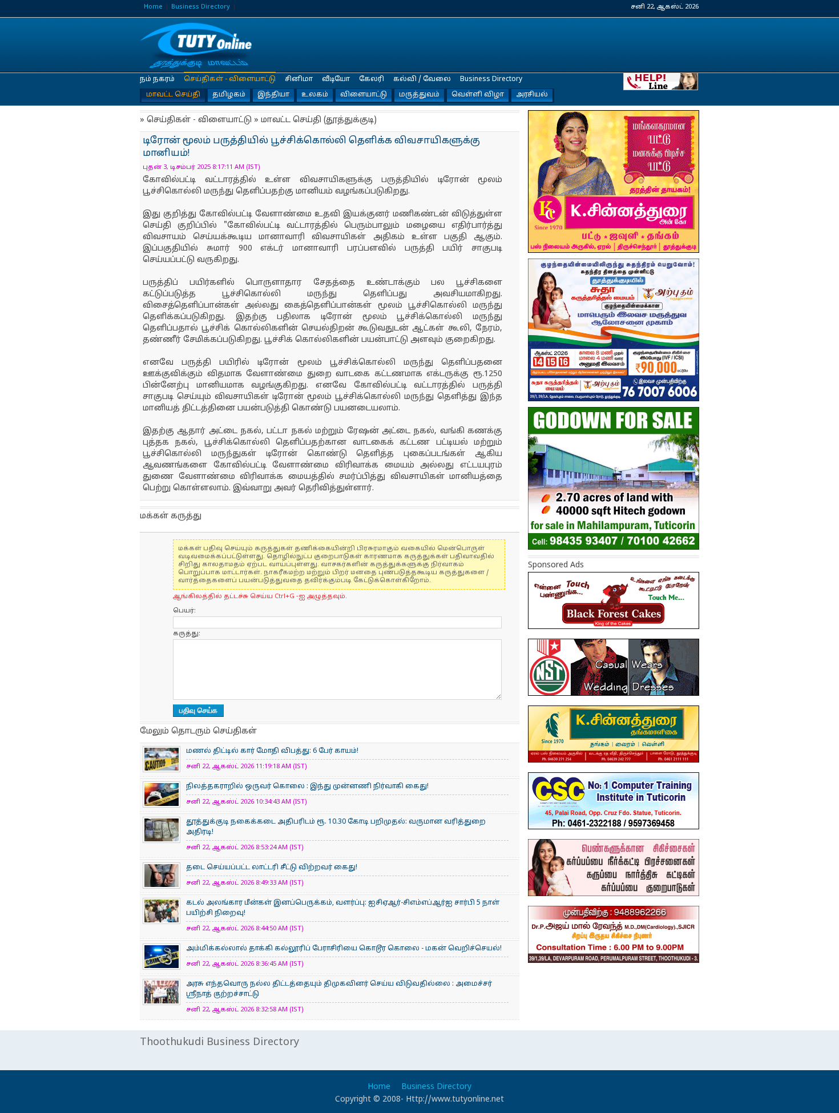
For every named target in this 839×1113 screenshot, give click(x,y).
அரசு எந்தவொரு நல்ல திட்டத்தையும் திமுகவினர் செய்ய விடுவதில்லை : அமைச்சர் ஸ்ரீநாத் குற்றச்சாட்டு (339, 989)
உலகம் (314, 95)
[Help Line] (661, 81)
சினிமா (299, 79)
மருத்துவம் (419, 95)
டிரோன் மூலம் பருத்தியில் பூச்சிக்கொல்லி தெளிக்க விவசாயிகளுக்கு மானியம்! (197, 45)
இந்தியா (273, 95)
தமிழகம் (228, 95)
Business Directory (200, 7)
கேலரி (371, 79)
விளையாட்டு (363, 95)
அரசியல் (532, 95)
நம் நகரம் (157, 79)
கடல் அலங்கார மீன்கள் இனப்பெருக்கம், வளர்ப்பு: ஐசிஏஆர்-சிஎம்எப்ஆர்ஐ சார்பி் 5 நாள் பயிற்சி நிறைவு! (342, 908)
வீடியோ (336, 79)
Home (153, 7)
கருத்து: (186, 634)
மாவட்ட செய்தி (173, 95)
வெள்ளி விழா (477, 95)
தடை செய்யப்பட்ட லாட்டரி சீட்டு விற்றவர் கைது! (271, 868)
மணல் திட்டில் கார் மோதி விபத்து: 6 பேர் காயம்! (272, 751)
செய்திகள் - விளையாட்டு (230, 79)
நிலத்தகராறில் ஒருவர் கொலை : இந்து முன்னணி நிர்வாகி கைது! (307, 787)
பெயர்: (184, 611)
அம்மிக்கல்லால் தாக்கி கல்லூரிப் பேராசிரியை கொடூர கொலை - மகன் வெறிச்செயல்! (344, 949)
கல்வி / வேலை (422, 79)
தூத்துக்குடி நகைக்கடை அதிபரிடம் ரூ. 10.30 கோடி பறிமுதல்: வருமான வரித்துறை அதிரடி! (336, 827)
